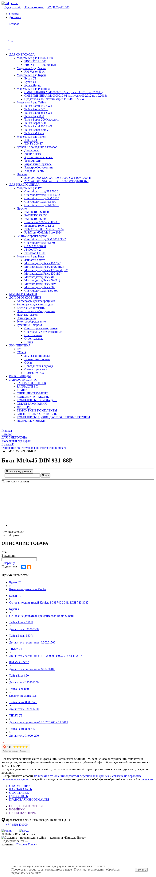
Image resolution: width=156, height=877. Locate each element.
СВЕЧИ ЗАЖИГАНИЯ (32, 403)
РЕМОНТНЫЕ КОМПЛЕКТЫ (37, 410)
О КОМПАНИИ (20, 785)
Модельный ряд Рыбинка (33, 88)
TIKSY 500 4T (33, 143)
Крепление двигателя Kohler (27, 589)
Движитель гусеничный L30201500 (32, 642)
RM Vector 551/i (34, 71)
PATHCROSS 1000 (36, 212)
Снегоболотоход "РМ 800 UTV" (45, 239)
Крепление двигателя (23, 695)
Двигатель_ (31, 150)
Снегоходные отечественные (43, 331)
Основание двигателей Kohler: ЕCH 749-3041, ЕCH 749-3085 (48, 602)
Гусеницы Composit (29, 324)
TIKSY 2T (30, 140)
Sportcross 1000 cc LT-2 (39, 225)
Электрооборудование (31, 321)
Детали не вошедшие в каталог (37, 147)
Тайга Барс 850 (34, 116)
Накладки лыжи (27, 314)
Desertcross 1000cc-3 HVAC (42, 222)
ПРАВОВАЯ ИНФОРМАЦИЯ (29, 799)
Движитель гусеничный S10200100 (32, 669)
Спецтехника (33, 335)
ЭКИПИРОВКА (20, 345)
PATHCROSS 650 (35, 215)
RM (19, 348)
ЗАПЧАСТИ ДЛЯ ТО (23, 379)
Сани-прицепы (26, 318)
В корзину (8, 563)
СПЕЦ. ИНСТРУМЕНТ (32, 393)
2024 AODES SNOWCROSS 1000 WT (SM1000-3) (56, 181)
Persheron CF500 (34, 253)
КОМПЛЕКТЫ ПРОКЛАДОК (37, 400)
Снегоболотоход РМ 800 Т (41, 205)
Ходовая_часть (34, 170)
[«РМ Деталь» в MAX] (24, 830)
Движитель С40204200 (24, 735)
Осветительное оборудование (36, 311)
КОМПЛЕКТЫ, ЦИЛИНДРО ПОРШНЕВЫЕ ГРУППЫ (53, 417)
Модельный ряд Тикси (31, 136)
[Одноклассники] (29, 567)
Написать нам (34, 7)
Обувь (28, 362)
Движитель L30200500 (24, 629)
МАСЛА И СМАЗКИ (23, 294)
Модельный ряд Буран (31, 75)
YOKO (21, 352)
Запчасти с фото (34, 259)
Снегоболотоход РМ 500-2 (41, 191)
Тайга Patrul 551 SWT (38, 112)
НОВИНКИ (17, 809)
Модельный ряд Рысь (31, 256)
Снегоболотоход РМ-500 (40, 242)
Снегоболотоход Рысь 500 (41, 290)
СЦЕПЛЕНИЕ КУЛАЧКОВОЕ (37, 413)
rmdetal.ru (147, 779)
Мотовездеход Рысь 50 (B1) (42, 280)
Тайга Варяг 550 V (36, 129)
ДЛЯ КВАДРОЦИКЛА (24, 184)
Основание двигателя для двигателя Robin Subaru (41, 615)
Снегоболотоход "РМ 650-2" (42, 194)
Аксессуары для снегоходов (35, 304)
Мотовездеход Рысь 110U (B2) (44, 266)
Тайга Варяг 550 (35, 123)
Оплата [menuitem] (14, 13)
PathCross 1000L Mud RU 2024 (44, 229)
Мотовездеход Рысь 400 (39, 277)
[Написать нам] (4, 34)
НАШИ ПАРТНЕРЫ (23, 812)
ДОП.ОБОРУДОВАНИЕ (25, 297)
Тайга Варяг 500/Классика (41, 119)
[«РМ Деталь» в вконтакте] (16, 830)
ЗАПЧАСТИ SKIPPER (31, 383)
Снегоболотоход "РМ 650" (41, 198)
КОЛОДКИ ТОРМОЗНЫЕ (34, 396)
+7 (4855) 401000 (58, 7)
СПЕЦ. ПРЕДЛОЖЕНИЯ (26, 806)
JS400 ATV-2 (32, 249)
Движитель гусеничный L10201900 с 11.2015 (38, 722)
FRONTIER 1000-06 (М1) (40, 64)
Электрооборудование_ (39, 167)
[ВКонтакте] (23, 567)
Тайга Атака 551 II (36, 109)
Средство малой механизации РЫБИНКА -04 (54, 99)
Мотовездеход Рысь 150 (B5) (42, 273)
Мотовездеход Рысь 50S (39, 287)
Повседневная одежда (38, 366)
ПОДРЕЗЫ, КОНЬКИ (31, 420)
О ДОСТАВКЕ (19, 792)
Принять (141, 869)
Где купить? (12, 7)
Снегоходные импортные (40, 328)
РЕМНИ (22, 390)
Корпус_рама (32, 153)
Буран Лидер (32, 85)
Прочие (22, 174)
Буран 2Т (30, 78)
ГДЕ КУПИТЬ (18, 796)
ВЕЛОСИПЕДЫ (20, 376)
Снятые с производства (32, 236)
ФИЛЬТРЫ (24, 407)
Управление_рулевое (38, 164)
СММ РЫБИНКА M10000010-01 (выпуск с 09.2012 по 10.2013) (65, 95)
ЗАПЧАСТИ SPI (27, 386)
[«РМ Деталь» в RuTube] (7, 830)
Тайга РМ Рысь (34, 133)
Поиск (45, 475)
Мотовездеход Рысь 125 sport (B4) (46, 270)
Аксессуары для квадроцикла (36, 301)
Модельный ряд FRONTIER (35, 58)
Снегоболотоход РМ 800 (40, 201)
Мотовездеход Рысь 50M (40, 283)
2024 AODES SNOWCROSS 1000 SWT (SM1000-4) (57, 177)
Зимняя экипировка (37, 355)
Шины (28, 342)
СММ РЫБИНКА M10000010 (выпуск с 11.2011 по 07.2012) (63, 92)
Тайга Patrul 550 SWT (38, 105)
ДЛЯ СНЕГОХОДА (22, 54)
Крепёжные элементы (31, 307)
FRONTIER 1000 (35, 61)
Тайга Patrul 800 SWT (38, 126)
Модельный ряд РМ (29, 188)
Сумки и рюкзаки (35, 369)
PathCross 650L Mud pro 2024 (43, 232)
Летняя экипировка (37, 359)
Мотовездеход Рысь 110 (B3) (42, 263)
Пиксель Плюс (26, 844)
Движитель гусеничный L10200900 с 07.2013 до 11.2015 (45, 655)
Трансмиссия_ (33, 160)
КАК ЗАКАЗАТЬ (20, 789)
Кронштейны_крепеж (38, 157)
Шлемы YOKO (34, 372)
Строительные (33, 338)
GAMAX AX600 (35, 246)
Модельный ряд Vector (31, 68)
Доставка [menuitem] (15, 17)
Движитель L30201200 (24, 682)
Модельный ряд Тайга (31, 102)
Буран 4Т (30, 81)
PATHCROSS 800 (35, 218)
